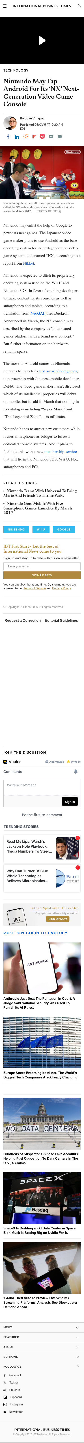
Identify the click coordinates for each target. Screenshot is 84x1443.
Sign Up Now (58, 919)
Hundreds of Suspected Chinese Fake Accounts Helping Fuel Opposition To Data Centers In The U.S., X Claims (40, 1158)
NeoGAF (37, 313)
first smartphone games (58, 370)
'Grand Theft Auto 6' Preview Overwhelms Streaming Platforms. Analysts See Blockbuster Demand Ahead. (40, 1302)
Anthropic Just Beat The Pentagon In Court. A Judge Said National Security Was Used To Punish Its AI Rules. (39, 1003)
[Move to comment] (60, 137)
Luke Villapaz (35, 118)
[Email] (51, 137)
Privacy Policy (61, 588)
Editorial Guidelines (61, 620)
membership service (60, 451)
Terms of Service (35, 588)
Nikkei (28, 263)
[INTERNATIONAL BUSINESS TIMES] (42, 7)
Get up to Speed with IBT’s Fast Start (54, 908)
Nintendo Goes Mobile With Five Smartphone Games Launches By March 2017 (37, 508)
